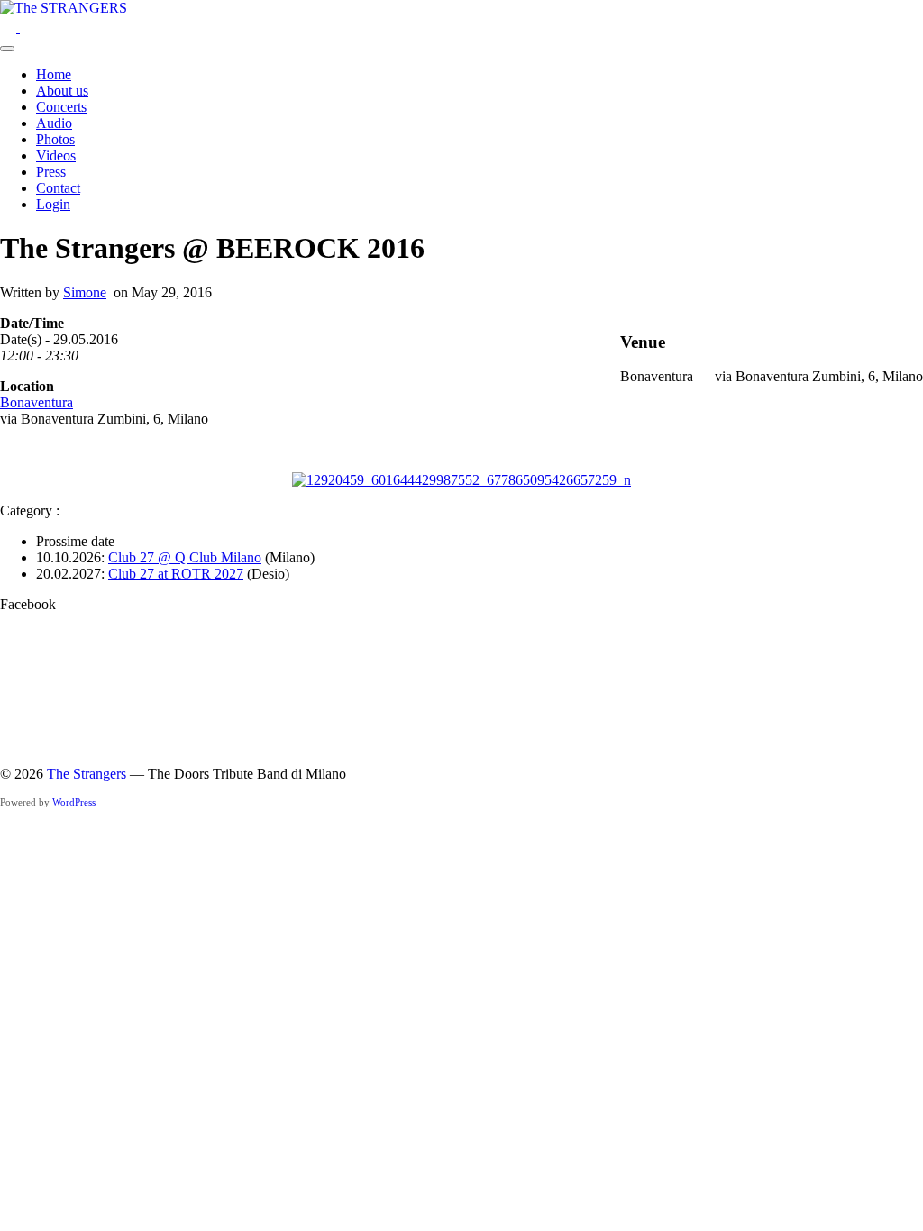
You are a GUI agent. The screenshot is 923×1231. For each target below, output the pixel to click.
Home (53, 74)
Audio (54, 123)
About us (62, 90)
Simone (84, 292)
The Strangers (86, 773)
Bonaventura (36, 402)
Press (51, 171)
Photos (55, 139)
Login (53, 204)
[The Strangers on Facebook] (28, 27)
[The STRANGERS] (63, 7)
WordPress (74, 802)
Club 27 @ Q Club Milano (184, 557)
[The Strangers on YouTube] (10, 27)
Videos (56, 155)
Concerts (61, 106)
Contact (58, 188)
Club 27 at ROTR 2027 (175, 573)
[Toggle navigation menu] (7, 48)
